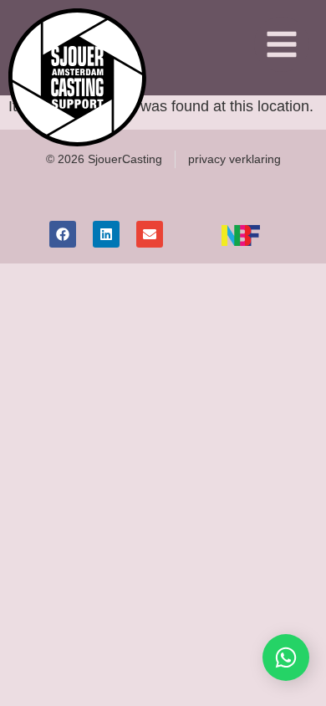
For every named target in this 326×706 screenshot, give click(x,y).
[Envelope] (149, 234)
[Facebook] (62, 234)
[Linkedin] (106, 234)
